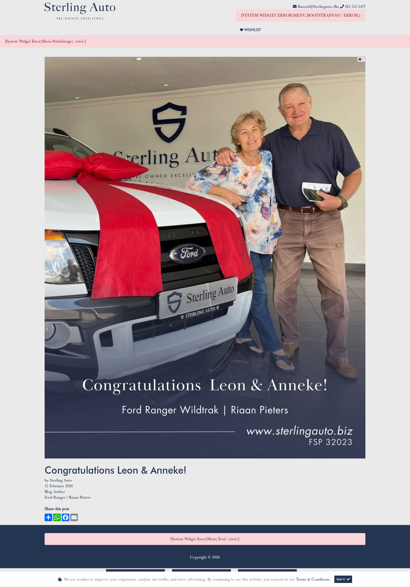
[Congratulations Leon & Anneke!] (205, 257)
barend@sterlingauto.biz (318, 6)
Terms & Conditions (313, 579)
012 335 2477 (355, 6)
